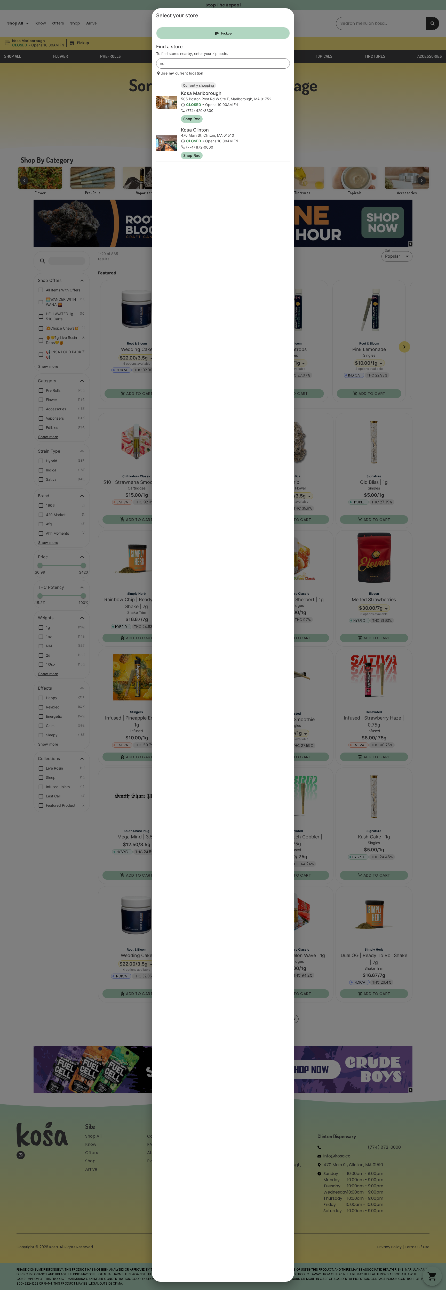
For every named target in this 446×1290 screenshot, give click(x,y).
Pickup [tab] (226, 33)
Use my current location (182, 73)
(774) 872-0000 (199, 147)
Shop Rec (191, 119)
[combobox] (219, 63)
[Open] (286, 64)
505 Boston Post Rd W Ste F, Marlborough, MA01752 (226, 99)
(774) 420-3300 (199, 110)
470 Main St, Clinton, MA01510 (207, 135)
